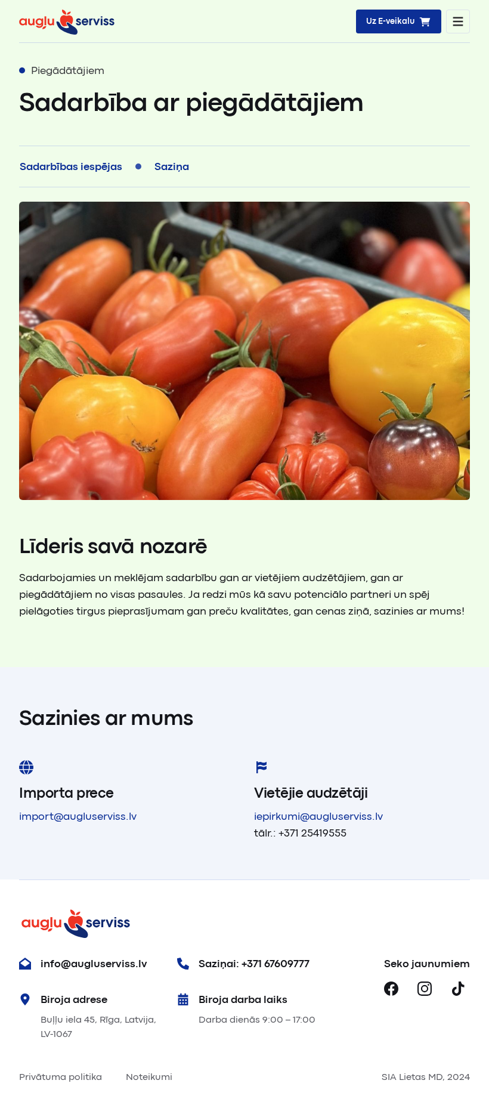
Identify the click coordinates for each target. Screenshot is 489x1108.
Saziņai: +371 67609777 (254, 964)
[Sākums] (66, 21)
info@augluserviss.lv (94, 964)
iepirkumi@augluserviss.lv (318, 816)
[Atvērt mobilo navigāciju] (458, 21)
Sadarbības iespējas (71, 166)
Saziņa (171, 166)
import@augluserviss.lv (78, 816)
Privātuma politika (60, 1077)
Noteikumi (149, 1077)
